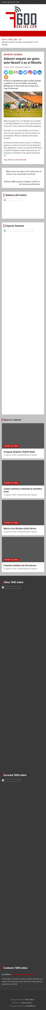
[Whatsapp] (11, 72)
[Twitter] (25, 72)
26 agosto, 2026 (10, 532)
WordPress (30, 1006)
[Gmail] (15, 72)
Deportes (8, 55)
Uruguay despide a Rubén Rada (19, 452)
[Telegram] (6, 72)
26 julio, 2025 (9, 67)
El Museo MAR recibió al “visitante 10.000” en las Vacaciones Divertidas (22, 183)
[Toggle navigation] (5, 33)
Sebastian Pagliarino (23, 67)
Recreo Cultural (12, 419)
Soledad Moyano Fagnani (27, 455)
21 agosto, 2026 (10, 569)
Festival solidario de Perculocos (20, 565)
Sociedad (18, 55)
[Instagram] (30, 72)
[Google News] (20, 72)
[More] (6, 77)
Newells (23, 160)
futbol (17, 160)
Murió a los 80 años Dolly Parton (20, 528)
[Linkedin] (39, 72)
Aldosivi (11, 160)
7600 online (29, 1000)
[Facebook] (35, 72)
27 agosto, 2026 (10, 455)
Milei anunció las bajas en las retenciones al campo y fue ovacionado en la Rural (23, 172)
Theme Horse (26, 1003)
